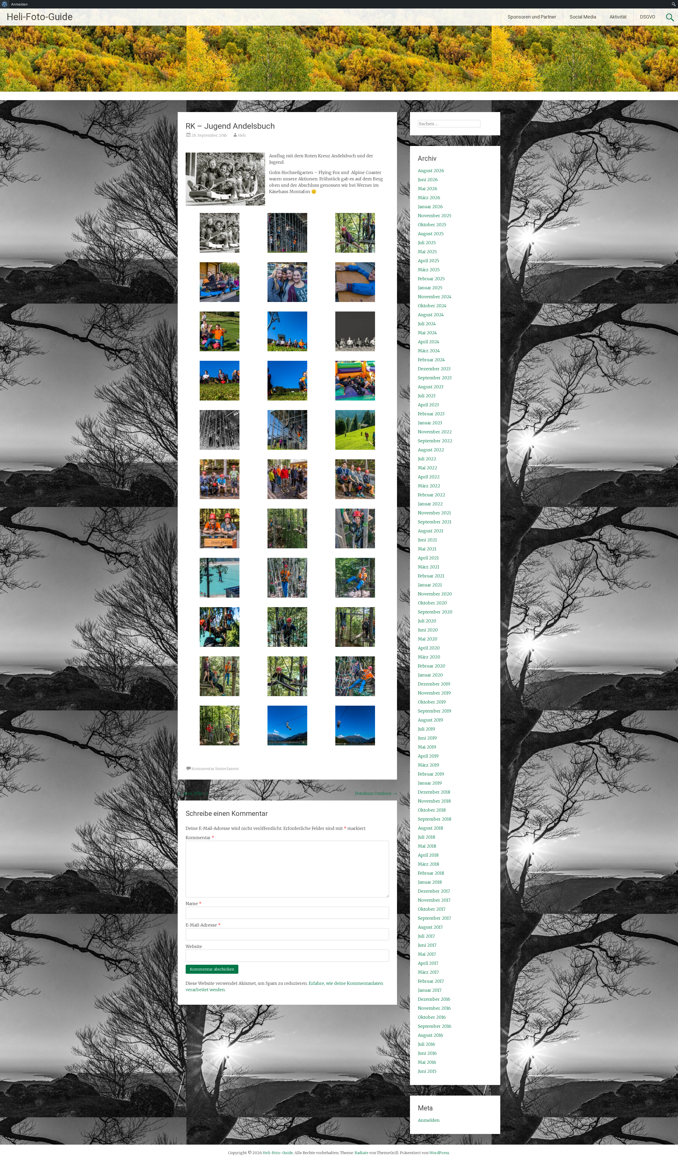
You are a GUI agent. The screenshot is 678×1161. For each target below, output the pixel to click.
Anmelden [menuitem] (19, 4)
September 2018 (434, 819)
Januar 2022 (430, 503)
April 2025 (428, 260)
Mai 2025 (427, 251)
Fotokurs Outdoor (376, 793)
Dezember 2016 (434, 999)
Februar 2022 (431, 494)
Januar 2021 (430, 585)
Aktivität (618, 17)
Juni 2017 (427, 945)
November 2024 (435, 296)
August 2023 (430, 386)
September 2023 (435, 377)
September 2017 (434, 918)
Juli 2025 (427, 242)
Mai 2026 (427, 188)
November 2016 (434, 1008)
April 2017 (428, 963)
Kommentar (200, 837)
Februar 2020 (431, 666)
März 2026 (429, 197)
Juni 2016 (427, 1053)
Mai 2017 (427, 954)
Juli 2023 (426, 395)
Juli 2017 (426, 936)
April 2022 (429, 476)
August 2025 (431, 233)
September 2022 (435, 440)
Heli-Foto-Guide (40, 17)
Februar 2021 (431, 576)
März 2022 (429, 485)
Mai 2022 (427, 467)
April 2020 (429, 648)
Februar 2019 (431, 774)
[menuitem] (4, 4)
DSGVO (647, 17)
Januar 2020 (430, 675)
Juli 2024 (427, 323)
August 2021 (430, 530)
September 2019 (434, 711)
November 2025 (434, 215)
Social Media (583, 17)
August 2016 (430, 1035)
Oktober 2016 (432, 1017)
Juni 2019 (427, 738)
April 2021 (428, 558)
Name (194, 903)
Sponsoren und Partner (532, 17)
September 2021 (435, 521)
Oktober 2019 (432, 702)
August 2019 (430, 720)
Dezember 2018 (434, 792)
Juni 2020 (428, 630)
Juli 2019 (426, 729)
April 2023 (428, 404)
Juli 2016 (426, 1044)
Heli (242, 135)
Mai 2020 (427, 639)
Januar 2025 (430, 287)
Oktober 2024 (432, 305)
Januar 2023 (430, 422)
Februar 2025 (431, 278)
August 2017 (430, 927)
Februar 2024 (431, 359)
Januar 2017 (429, 990)
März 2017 (428, 972)
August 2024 (431, 314)
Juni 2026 (428, 179)
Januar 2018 (430, 882)
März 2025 (429, 269)
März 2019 (428, 765)
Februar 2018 (431, 873)
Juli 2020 (427, 621)
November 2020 (435, 594)
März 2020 (429, 657)
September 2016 (434, 1026)
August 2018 (430, 828)
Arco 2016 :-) (193, 793)
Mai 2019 (427, 747)
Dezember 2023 (434, 368)
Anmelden (429, 1120)
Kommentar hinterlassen (215, 768)
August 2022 (431, 449)
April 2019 (428, 756)
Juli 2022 (427, 458)
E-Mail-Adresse (203, 925)
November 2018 (434, 801)
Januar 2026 (430, 206)
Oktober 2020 (432, 603)
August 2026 (431, 170)
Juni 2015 (427, 1071)
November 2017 (434, 900)
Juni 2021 (427, 539)
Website (194, 946)
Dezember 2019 (434, 684)
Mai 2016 (427, 1062)
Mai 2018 (427, 846)
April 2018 (428, 855)
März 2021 (428, 567)
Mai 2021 (427, 548)
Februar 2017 (431, 981)
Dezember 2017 (434, 891)
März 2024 (429, 350)
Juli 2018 (426, 837)
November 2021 (434, 512)
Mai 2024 (427, 332)
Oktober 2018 (432, 810)
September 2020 (435, 612)
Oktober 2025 (432, 224)
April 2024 (428, 341)
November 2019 (434, 693)
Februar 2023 (431, 413)
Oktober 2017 (431, 909)
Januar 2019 (430, 783)
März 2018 (428, 864)
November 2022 (435, 431)
